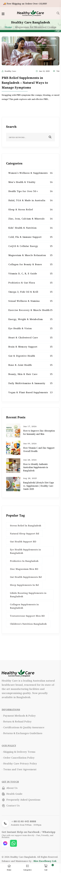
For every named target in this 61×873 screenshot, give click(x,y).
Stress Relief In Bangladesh (25, 525)
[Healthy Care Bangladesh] (30, 13)
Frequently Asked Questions (23, 799)
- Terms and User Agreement (19, 769)
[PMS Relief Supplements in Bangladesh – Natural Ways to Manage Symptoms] (30, 50)
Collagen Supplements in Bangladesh (24, 606)
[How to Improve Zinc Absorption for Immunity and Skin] (13, 430)
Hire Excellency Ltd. (45, 861)
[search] (58, 13)
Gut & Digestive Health (30, 356)
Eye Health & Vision (30, 328)
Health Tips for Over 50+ (30, 191)
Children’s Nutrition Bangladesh (28, 624)
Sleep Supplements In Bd (24, 585)
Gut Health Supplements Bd (26, 577)
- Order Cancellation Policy (18, 757)
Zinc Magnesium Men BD (24, 569)
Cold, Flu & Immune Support (30, 237)
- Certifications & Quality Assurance (23, 727)
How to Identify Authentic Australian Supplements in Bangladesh (35, 467)
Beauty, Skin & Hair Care (30, 374)
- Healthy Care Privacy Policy (19, 763)
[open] (3, 13)
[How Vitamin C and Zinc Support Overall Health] (13, 447)
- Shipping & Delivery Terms (18, 752)
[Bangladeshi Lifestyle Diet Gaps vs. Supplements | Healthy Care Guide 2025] (13, 484)
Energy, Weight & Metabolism (30, 319)
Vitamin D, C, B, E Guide (30, 273)
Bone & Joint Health (30, 365)
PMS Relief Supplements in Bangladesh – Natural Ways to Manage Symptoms (25, 82)
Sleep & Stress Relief (30, 209)
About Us (11, 788)
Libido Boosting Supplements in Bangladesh (28, 594)
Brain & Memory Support (30, 346)
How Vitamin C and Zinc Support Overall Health (38, 449)
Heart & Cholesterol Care (30, 337)
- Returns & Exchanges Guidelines (22, 733)
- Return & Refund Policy (17, 721)
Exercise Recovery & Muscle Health (30, 310)
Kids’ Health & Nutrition (30, 228)
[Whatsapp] (13, 843)
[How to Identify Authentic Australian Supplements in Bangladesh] (13, 465)
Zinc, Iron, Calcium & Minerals (30, 218)
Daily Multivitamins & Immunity (30, 383)
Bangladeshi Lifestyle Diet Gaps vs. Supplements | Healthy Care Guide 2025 (38, 486)
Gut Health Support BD (23, 541)
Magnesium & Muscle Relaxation (30, 255)
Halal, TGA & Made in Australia (30, 200)
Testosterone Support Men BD (27, 616)
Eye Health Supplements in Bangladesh (25, 551)
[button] (27, 868)
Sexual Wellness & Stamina (30, 301)
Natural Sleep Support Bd (24, 533)
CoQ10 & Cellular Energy (30, 246)
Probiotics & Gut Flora (30, 282)
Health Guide (14, 794)
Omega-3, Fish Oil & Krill (30, 292)
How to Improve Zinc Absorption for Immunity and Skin (39, 432)
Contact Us (13, 805)
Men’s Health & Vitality (30, 182)
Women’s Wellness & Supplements (30, 173)
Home (8, 27)
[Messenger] (6, 843)
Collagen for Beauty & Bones (30, 264)
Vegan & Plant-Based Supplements (30, 392)
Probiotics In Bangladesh (24, 561)
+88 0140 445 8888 (23, 821)
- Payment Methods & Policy (19, 715)
